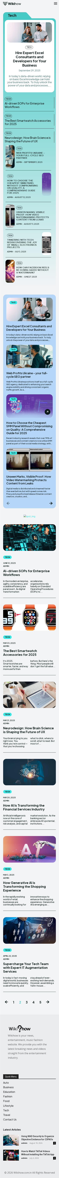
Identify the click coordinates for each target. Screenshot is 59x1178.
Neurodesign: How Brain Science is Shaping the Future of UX (28, 139)
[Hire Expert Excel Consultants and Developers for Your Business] (29, 32)
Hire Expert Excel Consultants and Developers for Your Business (29, 58)
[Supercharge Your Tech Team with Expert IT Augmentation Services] (29, 930)
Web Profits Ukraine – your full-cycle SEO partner (30, 155)
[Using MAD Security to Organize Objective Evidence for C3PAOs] (11, 1140)
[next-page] (51, 503)
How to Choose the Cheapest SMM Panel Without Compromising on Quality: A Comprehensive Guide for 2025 (22, 186)
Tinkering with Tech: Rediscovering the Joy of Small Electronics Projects (22, 244)
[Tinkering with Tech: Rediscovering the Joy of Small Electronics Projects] (46, 243)
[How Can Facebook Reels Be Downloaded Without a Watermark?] (10, 271)
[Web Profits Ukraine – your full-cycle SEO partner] (10, 156)
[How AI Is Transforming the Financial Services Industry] (29, 772)
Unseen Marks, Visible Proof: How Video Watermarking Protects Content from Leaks (32, 216)
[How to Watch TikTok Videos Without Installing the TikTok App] (11, 1155)
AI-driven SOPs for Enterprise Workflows (24, 105)
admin (19, 162)
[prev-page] (8, 503)
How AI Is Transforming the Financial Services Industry (24, 807)
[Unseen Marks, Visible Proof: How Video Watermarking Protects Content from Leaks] (10, 215)
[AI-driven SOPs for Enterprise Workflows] (29, 537)
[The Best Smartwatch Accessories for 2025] (29, 617)
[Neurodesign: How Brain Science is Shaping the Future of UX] (29, 695)
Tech (29, 47)
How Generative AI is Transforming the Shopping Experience (24, 886)
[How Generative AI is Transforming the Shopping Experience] (29, 849)
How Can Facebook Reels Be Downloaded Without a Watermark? (32, 270)
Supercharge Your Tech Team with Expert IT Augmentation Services (26, 967)
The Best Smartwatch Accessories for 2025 (28, 122)
